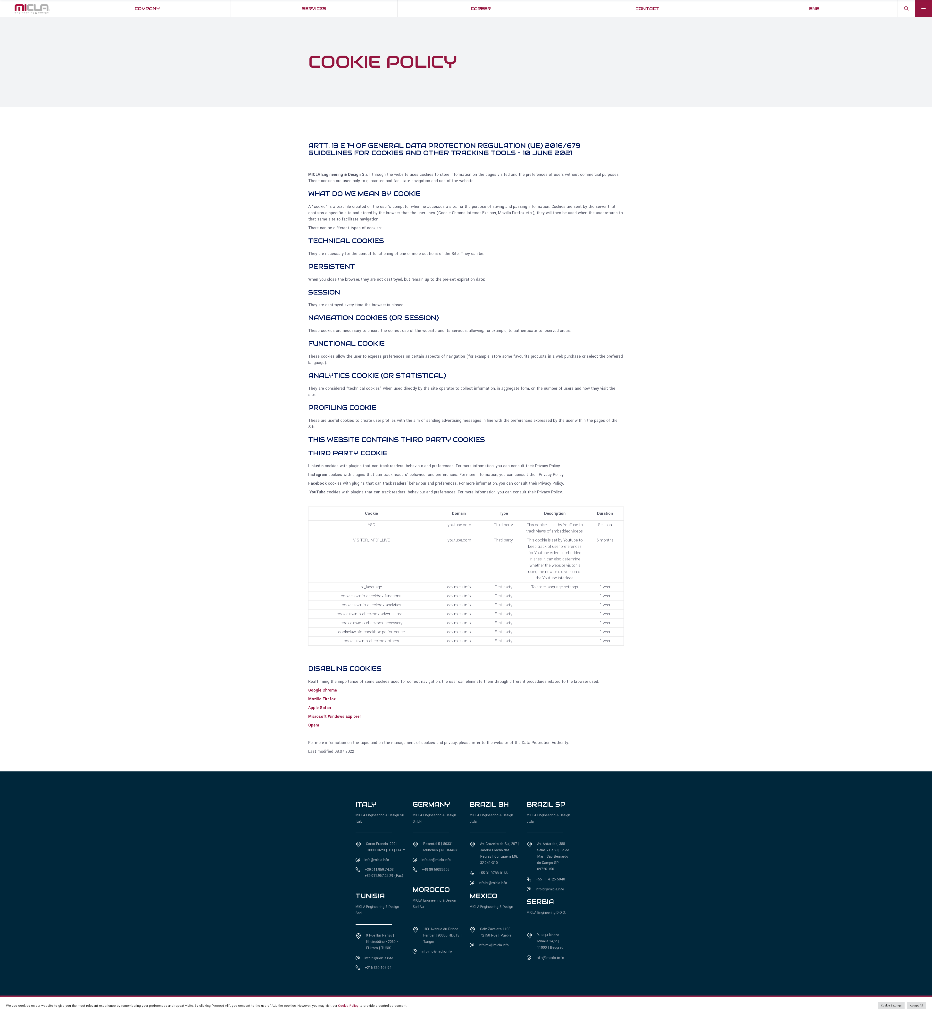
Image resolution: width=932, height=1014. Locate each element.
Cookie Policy (348, 1005)
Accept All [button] (916, 1006)
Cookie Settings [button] (891, 1006)
